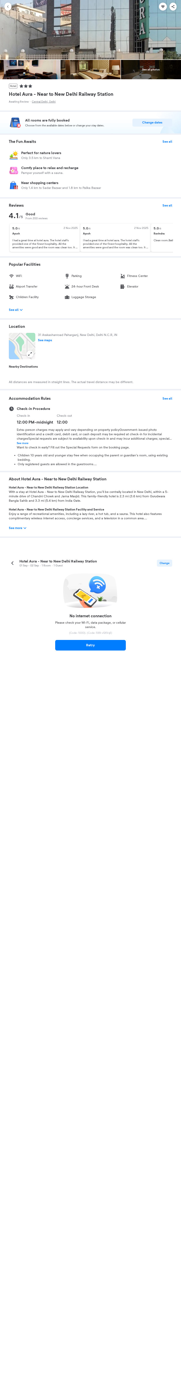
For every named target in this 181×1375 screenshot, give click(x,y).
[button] (22, 346)
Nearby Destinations (23, 367)
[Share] (173, 7)
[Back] (7, 7)
